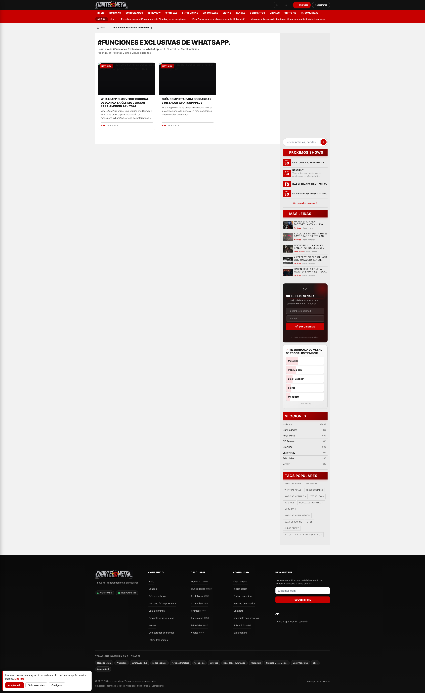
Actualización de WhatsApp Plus (303, 534)
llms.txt (326, 681)
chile (309, 522)
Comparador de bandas (161, 632)
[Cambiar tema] (277, 5)
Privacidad (100, 686)
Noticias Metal (293, 483)
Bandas (240, 13)
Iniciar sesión (240, 588)
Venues (152, 625)
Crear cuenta (240, 581)
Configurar (56, 685)
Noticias (115, 13)
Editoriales (210, 13)
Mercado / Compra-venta (162, 603)
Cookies (121, 686)
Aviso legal (131, 686)
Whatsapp (311, 483)
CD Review (154, 13)
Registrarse (321, 4)
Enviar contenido (242, 596)
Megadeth (290, 509)
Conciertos (257, 13)
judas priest (292, 528)
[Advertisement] (305, 87)
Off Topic (290, 13)
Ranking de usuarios (244, 603)
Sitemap (311, 681)
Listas (227, 13)
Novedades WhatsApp (311, 503)
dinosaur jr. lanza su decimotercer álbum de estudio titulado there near (278, 19)
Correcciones (158, 686)
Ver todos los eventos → (305, 203)
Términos (111, 686)
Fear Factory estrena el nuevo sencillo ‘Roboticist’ (209, 19)
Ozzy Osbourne (293, 522)
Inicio (101, 13)
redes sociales (314, 490)
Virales (275, 13)
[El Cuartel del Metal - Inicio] (111, 5)
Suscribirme (307, 326)
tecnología (317, 496)
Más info (19, 678)
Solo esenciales (36, 685)
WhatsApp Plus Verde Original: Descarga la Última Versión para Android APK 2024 (125, 103)
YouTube (290, 503)
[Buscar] (286, 5)
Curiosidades (134, 13)
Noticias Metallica (295, 496)
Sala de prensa (157, 610)
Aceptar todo (14, 685)
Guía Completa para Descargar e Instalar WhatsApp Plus (186, 101)
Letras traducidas (158, 640)
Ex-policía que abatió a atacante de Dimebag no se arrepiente (144, 19)
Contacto (238, 610)
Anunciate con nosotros (246, 618)
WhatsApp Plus (293, 490)
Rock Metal (200, 596)
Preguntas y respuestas (161, 618)
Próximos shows (157, 596)
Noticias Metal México (297, 515)
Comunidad (311, 13)
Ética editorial (240, 632)
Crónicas (171, 13)
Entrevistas (190, 13)
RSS (319, 681)
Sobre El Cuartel (242, 625)
